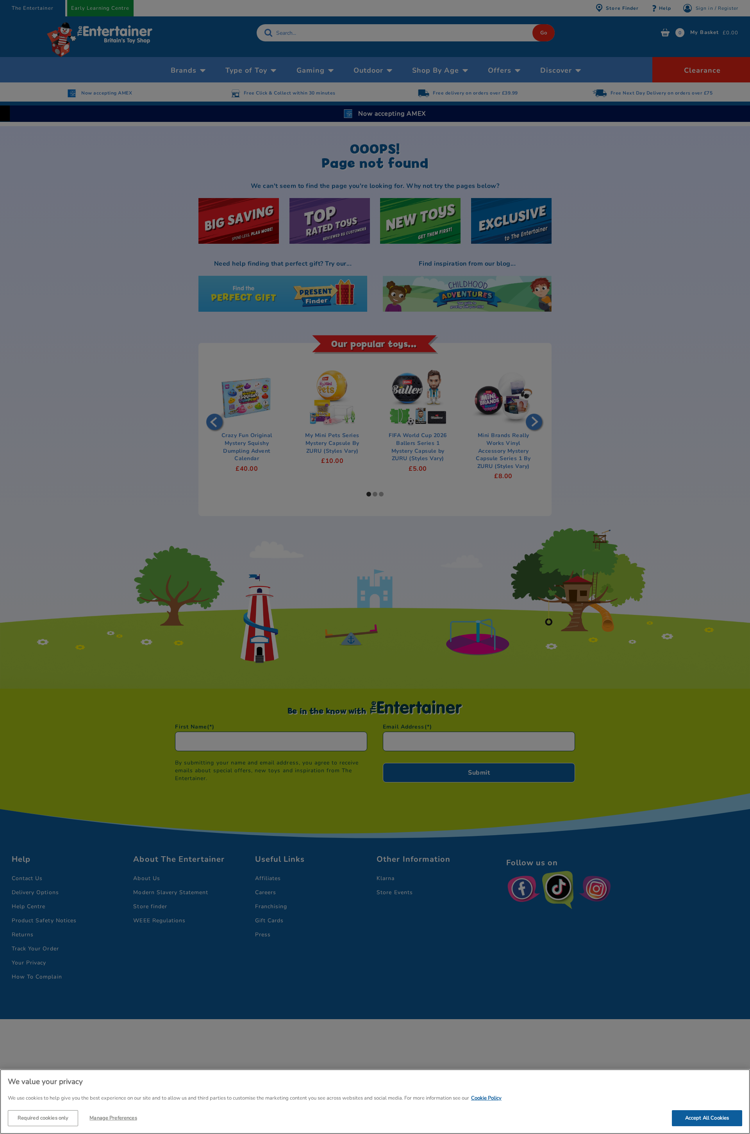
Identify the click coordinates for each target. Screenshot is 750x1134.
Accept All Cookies (707, 1117)
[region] (375, 1101)
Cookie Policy (486, 1098)
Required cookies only (43, 1117)
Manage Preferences (113, 1117)
